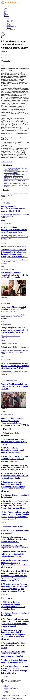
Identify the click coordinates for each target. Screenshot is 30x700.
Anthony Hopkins (12, 380)
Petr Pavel (10, 359)
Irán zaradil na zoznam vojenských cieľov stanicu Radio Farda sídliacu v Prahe (14, 275)
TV (5, 10)
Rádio (5, 11)
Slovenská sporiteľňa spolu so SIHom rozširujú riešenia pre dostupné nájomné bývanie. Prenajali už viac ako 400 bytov (14, 253)
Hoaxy (6, 8)
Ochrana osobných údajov (11, 688)
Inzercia (6, 686)
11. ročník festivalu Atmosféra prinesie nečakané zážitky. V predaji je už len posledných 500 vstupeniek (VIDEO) (14, 176)
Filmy (8, 23)
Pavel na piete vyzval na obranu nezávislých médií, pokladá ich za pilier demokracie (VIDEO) (15, 365)
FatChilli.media (5, 698)
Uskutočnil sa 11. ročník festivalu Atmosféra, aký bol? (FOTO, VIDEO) (16, 169)
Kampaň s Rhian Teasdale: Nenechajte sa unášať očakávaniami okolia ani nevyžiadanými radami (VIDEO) (15, 421)
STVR (8, 203)
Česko (9, 25)
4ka (16, 343)
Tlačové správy (11, 29)
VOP (5, 689)
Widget (6, 692)
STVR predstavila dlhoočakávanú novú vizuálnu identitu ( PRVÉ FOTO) (13, 208)
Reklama (6, 16)
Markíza (9, 303)
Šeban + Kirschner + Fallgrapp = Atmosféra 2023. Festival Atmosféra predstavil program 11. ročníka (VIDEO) (16, 185)
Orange (9, 324)
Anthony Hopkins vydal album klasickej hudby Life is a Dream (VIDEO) (14, 386)
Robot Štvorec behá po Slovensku (15, 347)
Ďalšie (6, 18)
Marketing (10, 20)
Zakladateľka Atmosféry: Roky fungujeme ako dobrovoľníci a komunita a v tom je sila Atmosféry (16, 180)
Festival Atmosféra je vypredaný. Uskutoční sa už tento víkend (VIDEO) (16, 172)
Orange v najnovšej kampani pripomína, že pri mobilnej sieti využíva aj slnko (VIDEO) (14, 330)
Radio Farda (11, 269)
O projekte (7, 685)
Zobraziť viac (4, 594)
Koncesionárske (11, 26)
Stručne (9, 28)
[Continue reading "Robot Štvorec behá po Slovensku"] (10, 336)
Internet (6, 14)
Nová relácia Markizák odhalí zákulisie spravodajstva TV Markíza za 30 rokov (13, 309)
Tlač (5, 13)
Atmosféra (7, 61)
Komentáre (7, 7)
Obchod (9, 22)
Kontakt (6, 691)
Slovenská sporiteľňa (20, 246)
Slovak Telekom (11, 414)
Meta (9, 223)
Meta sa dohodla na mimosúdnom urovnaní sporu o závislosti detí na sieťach (14, 229)
